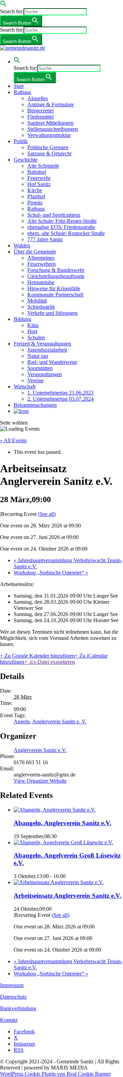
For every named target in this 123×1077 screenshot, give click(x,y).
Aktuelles (37, 98)
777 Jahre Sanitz (45, 239)
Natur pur (37, 356)
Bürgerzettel (40, 110)
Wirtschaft (25, 386)
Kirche (34, 190)
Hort (32, 331)
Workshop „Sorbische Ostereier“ (51, 572)
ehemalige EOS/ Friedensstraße (61, 227)
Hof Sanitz (39, 184)
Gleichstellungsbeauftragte (55, 276)
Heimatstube (40, 282)
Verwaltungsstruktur (49, 135)
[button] (3, 5)
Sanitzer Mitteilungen (50, 123)
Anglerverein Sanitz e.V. (40, 750)
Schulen (36, 337)
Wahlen (22, 245)
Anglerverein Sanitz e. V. (59, 721)
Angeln (22, 721)
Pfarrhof (36, 196)
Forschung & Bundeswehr (55, 270)
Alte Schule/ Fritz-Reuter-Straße (62, 221)
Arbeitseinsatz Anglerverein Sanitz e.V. (67, 895)
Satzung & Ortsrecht (49, 153)
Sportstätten (40, 368)
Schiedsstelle (41, 307)
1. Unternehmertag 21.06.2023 (60, 393)
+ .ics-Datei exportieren (49, 662)
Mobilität (37, 301)
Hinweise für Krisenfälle (53, 288)
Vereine (35, 380)
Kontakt (8, 1020)
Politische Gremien (47, 147)
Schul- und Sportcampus (53, 215)
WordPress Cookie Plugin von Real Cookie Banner (55, 1074)
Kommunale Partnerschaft (55, 294)
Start (19, 86)
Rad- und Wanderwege (52, 362)
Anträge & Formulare (50, 104)
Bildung (22, 319)
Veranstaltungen (44, 374)
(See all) (47, 514)
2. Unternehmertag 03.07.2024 (60, 399)
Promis (34, 202)
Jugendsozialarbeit (47, 350)
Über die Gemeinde (35, 252)
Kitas (33, 325)
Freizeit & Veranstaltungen (42, 344)
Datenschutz (13, 997)
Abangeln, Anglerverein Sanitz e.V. (62, 823)
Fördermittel (40, 117)
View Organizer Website (40, 781)
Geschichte (26, 160)
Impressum (12, 985)
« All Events (13, 440)
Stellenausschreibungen (52, 129)
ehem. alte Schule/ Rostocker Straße (66, 233)
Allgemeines (40, 258)
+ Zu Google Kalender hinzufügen (37, 656)
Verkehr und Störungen (52, 313)
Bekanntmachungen (35, 405)
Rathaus (22, 92)
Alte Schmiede (43, 166)
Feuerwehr (39, 178)
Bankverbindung (18, 1008)
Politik (21, 141)
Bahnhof (36, 172)
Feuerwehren (41, 264)
